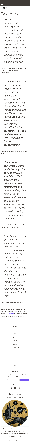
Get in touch (10, 314)
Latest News (15, 394)
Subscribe (24, 380)
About (15, 351)
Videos (15, 362)
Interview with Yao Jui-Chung (15, 397)
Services (15, 340)
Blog (15, 333)
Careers (15, 365)
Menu (4, 4)
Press (15, 358)
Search (15, 337)
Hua (20, 440)
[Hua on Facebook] (15, 388)
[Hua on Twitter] (11, 388)
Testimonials (15, 354)
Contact (15, 344)
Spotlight (15, 330)
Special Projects (15, 347)
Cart (27, 4)
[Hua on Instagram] (19, 388)
